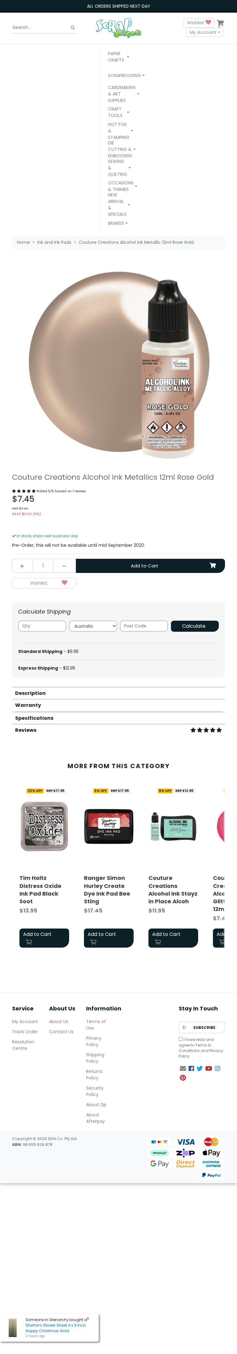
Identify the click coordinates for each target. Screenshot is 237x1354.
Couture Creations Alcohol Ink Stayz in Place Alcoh (173, 889)
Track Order (25, 1032)
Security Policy (95, 1091)
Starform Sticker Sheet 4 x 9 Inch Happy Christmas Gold (56, 1328)
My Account (203, 32)
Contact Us (61, 1032)
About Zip (96, 1105)
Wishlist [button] (196, 22)
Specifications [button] (34, 718)
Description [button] (30, 693)
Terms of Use (96, 1024)
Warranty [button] (28, 705)
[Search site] (73, 27)
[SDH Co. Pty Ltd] (118, 28)
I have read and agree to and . (201, 1048)
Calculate (194, 626)
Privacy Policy (94, 1041)
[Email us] (183, 1068)
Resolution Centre (23, 1045)
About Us (58, 1021)
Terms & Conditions (195, 1047)
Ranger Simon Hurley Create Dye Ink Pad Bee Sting (107, 889)
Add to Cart (144, 565)
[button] (118, 57)
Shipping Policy (95, 1058)
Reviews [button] (25, 730)
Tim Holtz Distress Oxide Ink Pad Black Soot (40, 889)
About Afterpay (95, 1118)
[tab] (118, 693)
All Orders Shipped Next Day (118, 6)
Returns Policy (94, 1074)
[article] (44, 867)
